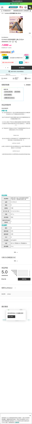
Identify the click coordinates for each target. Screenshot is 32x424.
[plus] (8, 67)
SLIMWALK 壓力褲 (8, 91)
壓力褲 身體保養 (8, 94)
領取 (21, 62)
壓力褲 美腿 (17, 91)
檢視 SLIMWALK (7, 288)
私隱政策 (17, 422)
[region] (16, 418)
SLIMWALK (5, 37)
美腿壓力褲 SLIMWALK (9, 97)
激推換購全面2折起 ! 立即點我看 (20, 10)
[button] (30, 7)
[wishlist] (13, 42)
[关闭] (30, 415)
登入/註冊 (10, 316)
